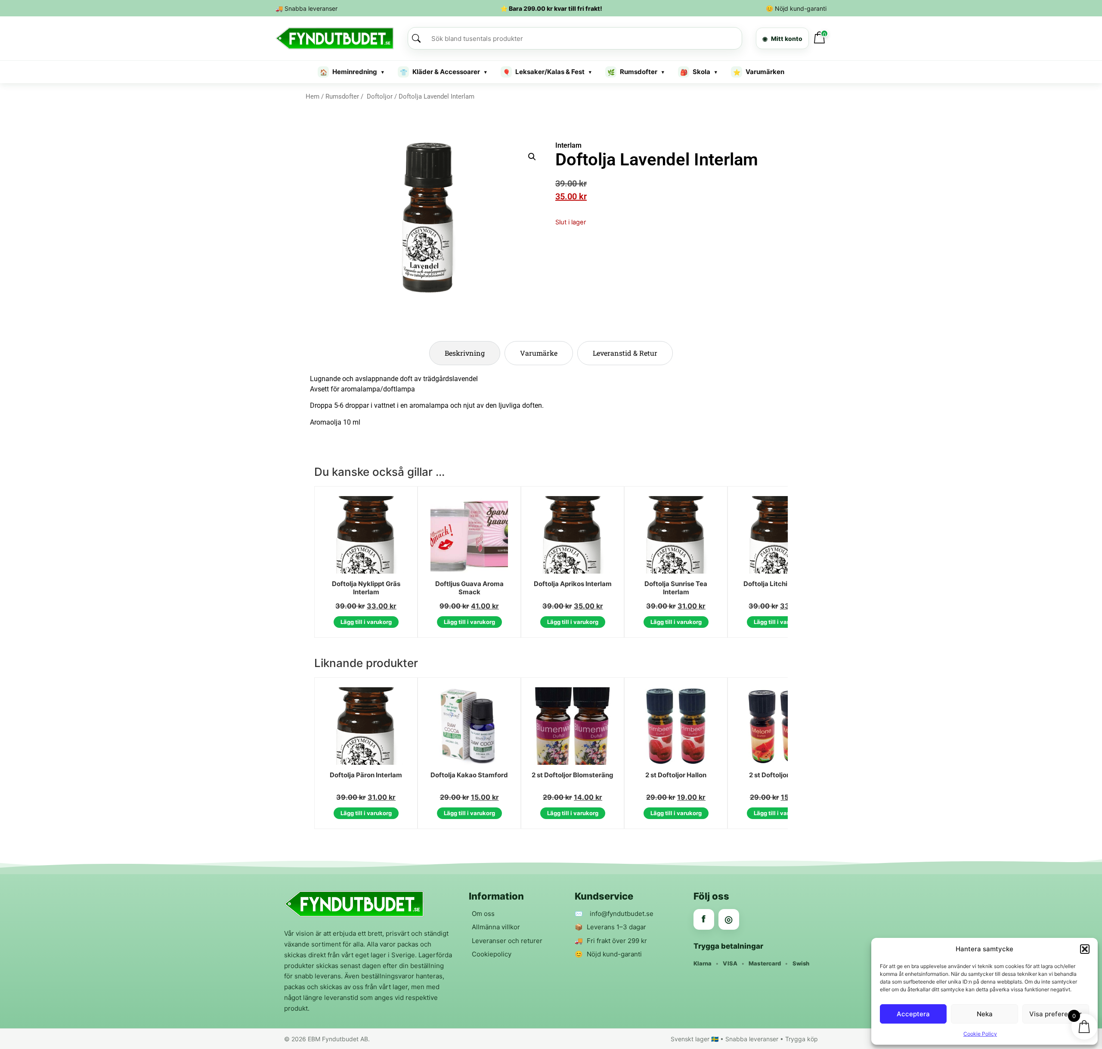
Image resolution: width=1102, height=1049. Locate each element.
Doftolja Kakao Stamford (469, 775)
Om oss (483, 913)
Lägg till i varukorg (366, 621)
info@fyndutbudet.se (621, 913)
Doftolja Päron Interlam (366, 775)
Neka (985, 1014)
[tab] (464, 353)
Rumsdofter (342, 96)
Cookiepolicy (491, 954)
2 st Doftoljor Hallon (675, 775)
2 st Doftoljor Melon (779, 775)
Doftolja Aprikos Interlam (573, 584)
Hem (312, 96)
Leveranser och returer (507, 941)
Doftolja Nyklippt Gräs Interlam (366, 588)
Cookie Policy (980, 1033)
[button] (1084, 949)
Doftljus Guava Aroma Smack (469, 588)
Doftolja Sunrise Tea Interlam (675, 588)
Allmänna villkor (496, 927)
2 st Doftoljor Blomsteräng (572, 775)
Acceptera (913, 1014)
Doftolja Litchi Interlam (779, 584)
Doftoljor (379, 96)
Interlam (568, 145)
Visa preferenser (1055, 1014)
